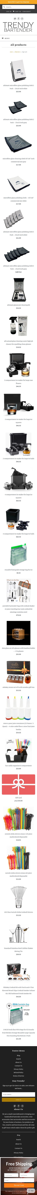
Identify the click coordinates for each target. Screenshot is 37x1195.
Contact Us (18, 1066)
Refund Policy (18, 1072)
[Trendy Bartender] (18, 27)
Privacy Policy (18, 1069)
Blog (18, 1055)
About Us (18, 1062)
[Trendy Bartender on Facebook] (18, 18)
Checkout (26, 11)
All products (18, 44)
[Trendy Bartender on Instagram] (22, 18)
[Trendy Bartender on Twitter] (15, 18)
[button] (35, 1160)
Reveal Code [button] (19, 1185)
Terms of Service (18, 1076)
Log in (9, 11)
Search (18, 1059)
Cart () (17, 11)
